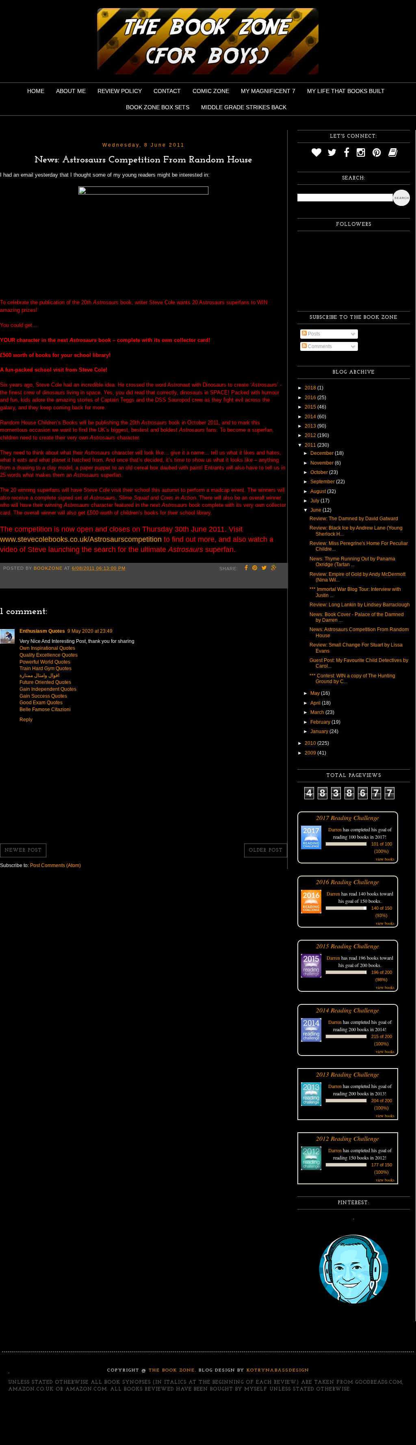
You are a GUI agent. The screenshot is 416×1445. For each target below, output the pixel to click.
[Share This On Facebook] (246, 569)
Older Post (266, 850)
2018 (311, 388)
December (322, 453)
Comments (319, 346)
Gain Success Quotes (43, 696)
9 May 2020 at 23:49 (90, 631)
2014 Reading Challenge (347, 1010)
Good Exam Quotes (41, 702)
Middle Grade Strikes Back (243, 107)
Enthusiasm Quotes (42, 631)
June (316, 510)
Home (35, 91)
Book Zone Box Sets (157, 107)
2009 (311, 753)
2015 (311, 407)
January (319, 731)
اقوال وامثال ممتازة (39, 675)
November (322, 463)
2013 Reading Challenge (347, 1074)
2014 (311, 417)
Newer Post (23, 850)
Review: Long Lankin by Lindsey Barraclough (360, 605)
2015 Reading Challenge (347, 945)
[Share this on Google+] (274, 569)
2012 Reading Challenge (347, 1138)
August (318, 491)
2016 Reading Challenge (347, 881)
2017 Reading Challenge (347, 817)
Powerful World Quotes (45, 662)
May (315, 693)
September (323, 482)
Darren (335, 829)
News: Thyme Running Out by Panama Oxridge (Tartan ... (352, 561)
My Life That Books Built (346, 91)
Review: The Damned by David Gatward (354, 518)
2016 (311, 397)
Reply (26, 719)
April (316, 703)
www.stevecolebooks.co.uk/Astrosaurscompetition (81, 539)
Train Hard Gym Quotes (46, 668)
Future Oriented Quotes (45, 682)
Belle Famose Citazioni (45, 709)
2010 (311, 743)
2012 (311, 435)
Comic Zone (211, 91)
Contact (167, 91)
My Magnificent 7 (268, 91)
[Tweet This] (264, 569)
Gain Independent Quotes (48, 689)
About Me (71, 91)
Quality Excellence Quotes (49, 655)
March (317, 712)
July (315, 501)
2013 (311, 426)
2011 (311, 445)
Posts (313, 334)
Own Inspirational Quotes (47, 648)
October (319, 472)
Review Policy (120, 91)
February (321, 722)
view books (385, 859)
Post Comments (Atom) (55, 865)
